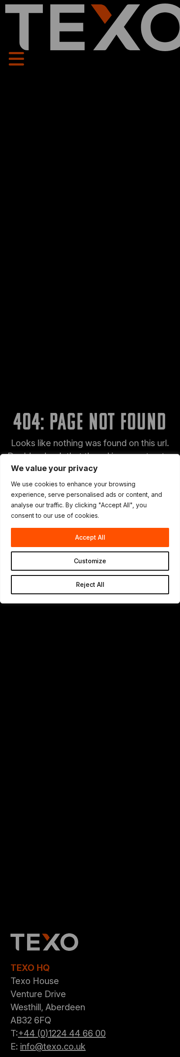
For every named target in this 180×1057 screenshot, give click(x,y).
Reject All (90, 584)
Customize (90, 561)
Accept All (90, 537)
